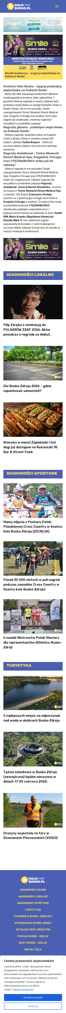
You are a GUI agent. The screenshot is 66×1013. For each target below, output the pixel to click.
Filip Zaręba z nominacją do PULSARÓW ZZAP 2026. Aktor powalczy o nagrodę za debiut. (27, 329)
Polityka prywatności (22, 989)
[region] (33, 984)
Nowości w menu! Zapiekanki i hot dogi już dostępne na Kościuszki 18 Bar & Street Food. (30, 447)
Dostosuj (33, 1006)
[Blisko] (63, 958)
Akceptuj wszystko (33, 997)
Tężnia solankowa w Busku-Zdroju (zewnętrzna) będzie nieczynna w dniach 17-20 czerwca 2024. (30, 777)
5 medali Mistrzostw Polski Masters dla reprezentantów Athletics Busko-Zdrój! (32, 642)
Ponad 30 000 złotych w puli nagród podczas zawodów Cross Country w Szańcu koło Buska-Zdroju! (31, 584)
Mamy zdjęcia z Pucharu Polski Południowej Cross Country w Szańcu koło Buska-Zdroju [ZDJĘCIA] (32, 526)
